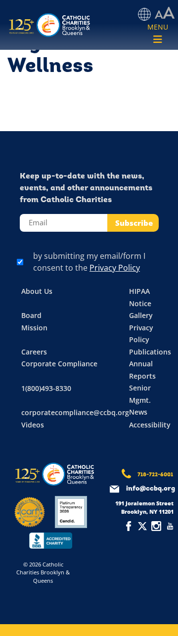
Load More (89, 108)
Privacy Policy (114, 267)
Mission (34, 327)
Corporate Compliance (59, 363)
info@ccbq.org (150, 489)
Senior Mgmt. (140, 394)
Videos (32, 424)
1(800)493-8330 (46, 388)
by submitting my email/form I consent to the (89, 261)
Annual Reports (142, 370)
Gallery (141, 315)
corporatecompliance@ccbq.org (75, 412)
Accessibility (150, 424)
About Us (36, 291)
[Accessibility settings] (165, 13)
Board (31, 315)
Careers (34, 351)
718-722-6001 (155, 475)
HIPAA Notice (140, 297)
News (138, 412)
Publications (150, 351)
